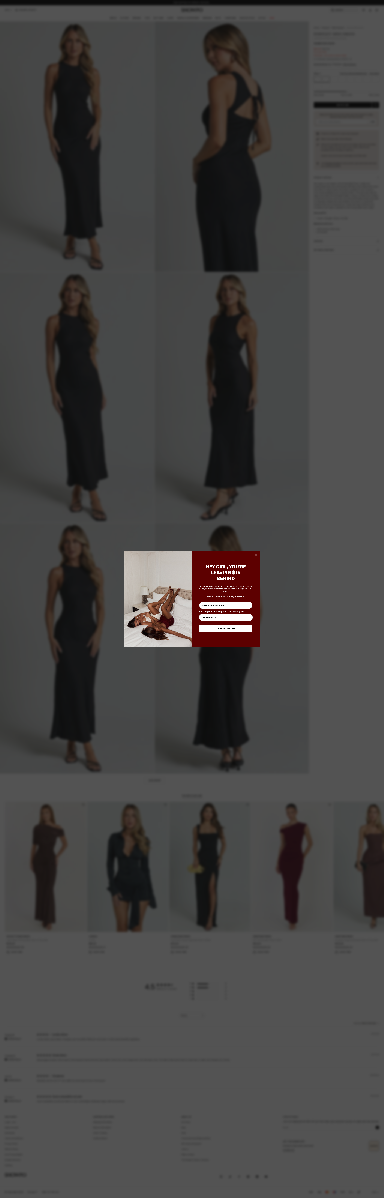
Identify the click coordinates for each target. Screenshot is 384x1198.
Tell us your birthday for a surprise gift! (221, 611)
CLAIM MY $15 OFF (226, 628)
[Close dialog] (256, 554)
